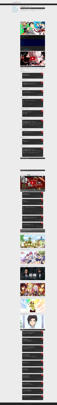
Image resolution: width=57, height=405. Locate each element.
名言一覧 (22, 41)
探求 (42, 174)
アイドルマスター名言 (40, 399)
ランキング (27, 4)
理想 (23, 175)
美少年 (25, 175)
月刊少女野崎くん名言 (40, 77)
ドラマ (23, 4)
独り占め (22, 175)
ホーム (14, 4)
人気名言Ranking (15, 8)
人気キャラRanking (15, 10)
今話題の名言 (15, 11)
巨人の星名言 (41, 343)
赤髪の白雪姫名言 (41, 393)
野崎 (35, 175)
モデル (33, 174)
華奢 (33, 175)
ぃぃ (22, 174)
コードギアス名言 (41, 365)
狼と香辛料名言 (41, 335)
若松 (29, 175)
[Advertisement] (32, 16)
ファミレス (29, 174)
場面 (38, 174)
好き (39, 174)
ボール (32, 173)
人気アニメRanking (15, 9)
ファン (31, 173)
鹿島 (37, 175)
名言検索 (14, 7)
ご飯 (24, 174)
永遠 (43, 174)
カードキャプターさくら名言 (39, 358)
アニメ (18, 4)
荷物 (31, 175)
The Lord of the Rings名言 (40, 386)
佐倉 (36, 174)
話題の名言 (22, 44)
